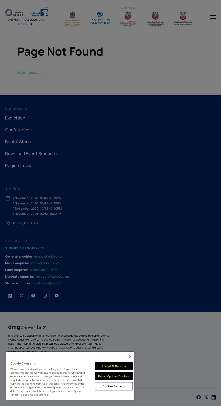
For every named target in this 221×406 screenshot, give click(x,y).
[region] (70, 375)
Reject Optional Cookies (113, 376)
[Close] (130, 356)
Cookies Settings (114, 386)
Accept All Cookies (114, 366)
